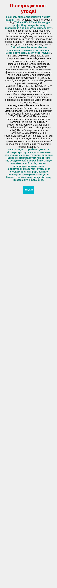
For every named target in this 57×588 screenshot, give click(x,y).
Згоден (29, 189)
